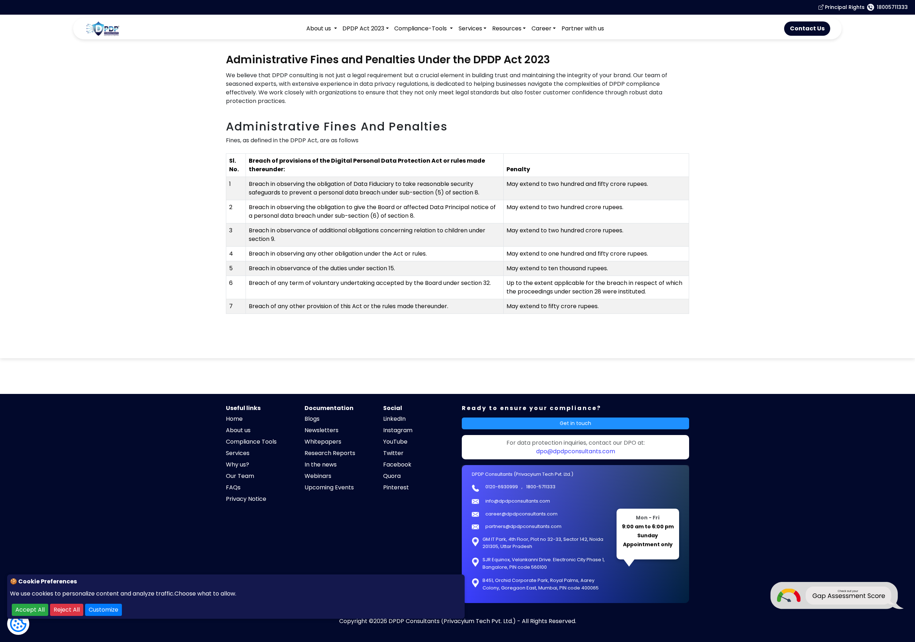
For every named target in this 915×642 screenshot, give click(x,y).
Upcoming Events (329, 487)
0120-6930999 (501, 486)
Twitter (393, 453)
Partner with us (583, 28)
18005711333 (892, 7)
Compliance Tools (251, 442)
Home (234, 419)
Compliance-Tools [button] (421, 28)
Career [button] (541, 28)
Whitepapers (323, 442)
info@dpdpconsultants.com (517, 501)
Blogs (312, 419)
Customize (103, 610)
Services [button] (470, 28)
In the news (321, 464)
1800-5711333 (540, 486)
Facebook (397, 464)
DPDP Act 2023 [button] (363, 28)
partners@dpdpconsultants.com (523, 526)
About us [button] (319, 28)
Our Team (240, 476)
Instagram (397, 430)
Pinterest (396, 487)
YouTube (395, 442)
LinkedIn (394, 419)
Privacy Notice (246, 499)
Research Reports (330, 453)
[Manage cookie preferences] (18, 624)
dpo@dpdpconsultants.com (575, 451)
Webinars (318, 476)
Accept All (30, 610)
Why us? (237, 464)
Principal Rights (844, 7)
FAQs (233, 487)
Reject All (67, 610)
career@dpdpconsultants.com (521, 513)
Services (237, 453)
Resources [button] (506, 28)
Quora (392, 476)
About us (238, 430)
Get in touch (575, 423)
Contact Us (807, 28)
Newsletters (321, 430)
